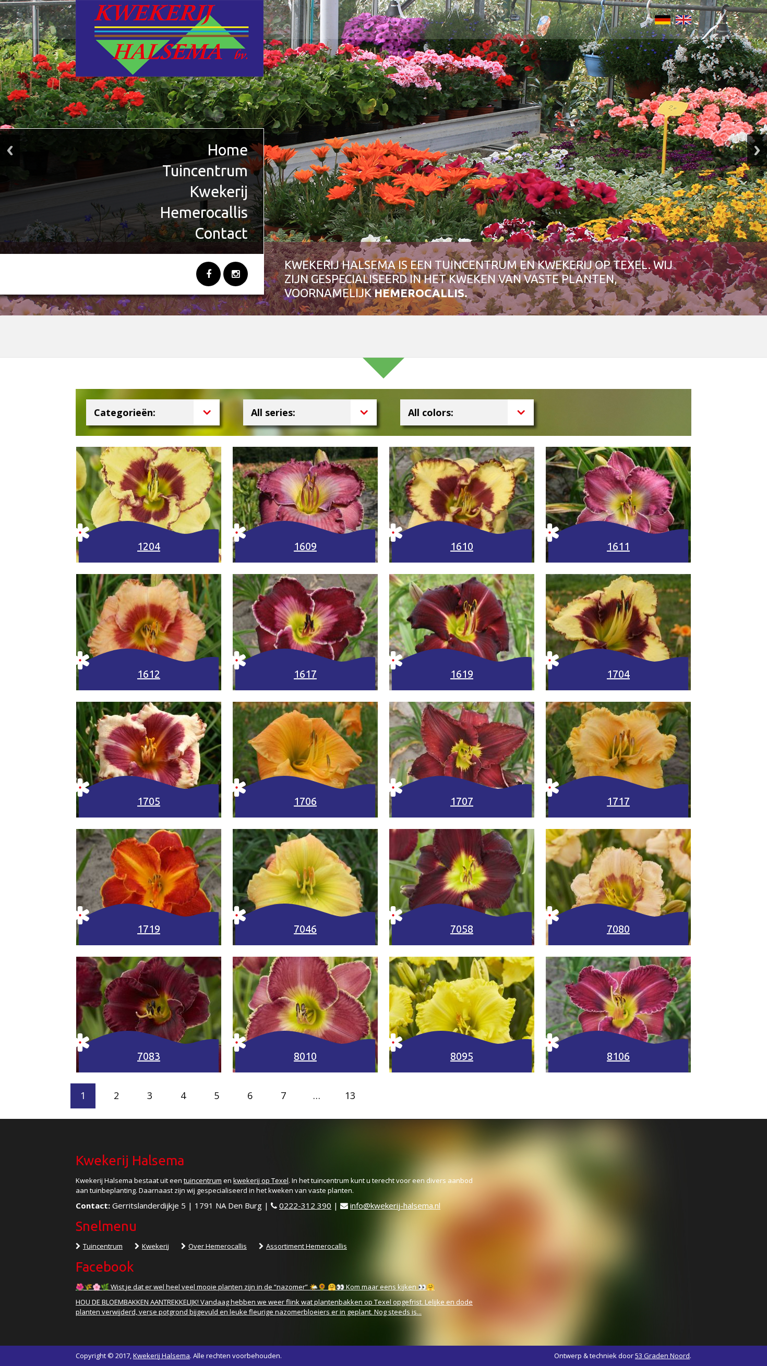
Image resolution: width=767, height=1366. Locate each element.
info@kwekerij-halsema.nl (395, 1205)
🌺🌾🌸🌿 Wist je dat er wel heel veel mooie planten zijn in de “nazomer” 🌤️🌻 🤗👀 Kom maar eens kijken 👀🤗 (255, 1286)
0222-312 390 (305, 1205)
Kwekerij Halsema (161, 1355)
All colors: (430, 412)
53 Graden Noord (662, 1355)
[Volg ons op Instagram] (235, 274)
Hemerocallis (204, 212)
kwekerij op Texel (261, 1180)
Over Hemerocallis (217, 1246)
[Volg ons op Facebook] (208, 274)
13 (350, 1095)
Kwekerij (219, 191)
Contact (221, 233)
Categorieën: (124, 412)
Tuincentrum (205, 170)
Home (228, 149)
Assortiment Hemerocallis (306, 1246)
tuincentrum (203, 1180)
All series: (273, 412)
